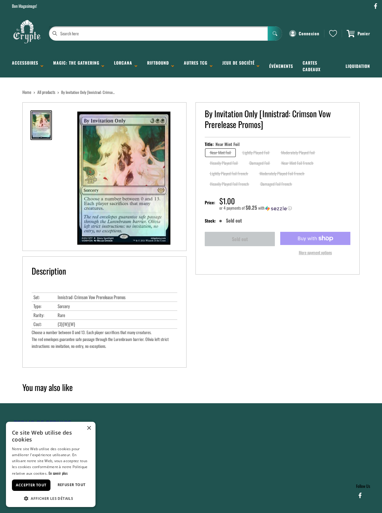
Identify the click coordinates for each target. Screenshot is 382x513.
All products (46, 92)
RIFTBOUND (158, 66)
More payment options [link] (315, 252)
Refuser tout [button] (72, 484)
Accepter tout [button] (31, 485)
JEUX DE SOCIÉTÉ (238, 66)
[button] (284, 208)
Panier (364, 33)
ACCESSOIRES (25, 66)
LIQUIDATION (358, 66)
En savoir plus (58, 473)
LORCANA (123, 66)
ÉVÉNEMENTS (281, 66)
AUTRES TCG (195, 66)
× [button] (89, 428)
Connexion (309, 33)
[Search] (275, 33)
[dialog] (51, 464)
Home (26, 92)
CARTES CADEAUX (312, 66)
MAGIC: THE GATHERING (76, 66)
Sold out (240, 239)
